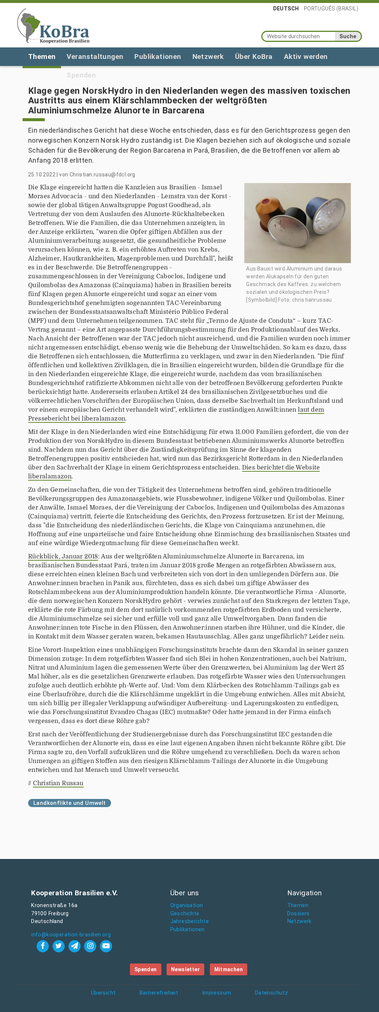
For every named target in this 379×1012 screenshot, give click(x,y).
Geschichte (184, 913)
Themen (42, 56)
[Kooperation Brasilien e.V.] (53, 25)
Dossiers (298, 913)
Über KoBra (254, 56)
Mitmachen (228, 969)
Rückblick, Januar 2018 (63, 556)
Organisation (186, 905)
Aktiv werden (306, 56)
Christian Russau (58, 783)
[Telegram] (75, 946)
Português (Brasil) (331, 8)
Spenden (145, 969)
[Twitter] (59, 946)
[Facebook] (44, 946)
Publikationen (157, 56)
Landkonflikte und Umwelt (69, 803)
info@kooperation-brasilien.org (71, 935)
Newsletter (185, 969)
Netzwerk (208, 56)
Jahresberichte (189, 921)
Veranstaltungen (95, 56)
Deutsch (286, 8)
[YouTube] (106, 946)
